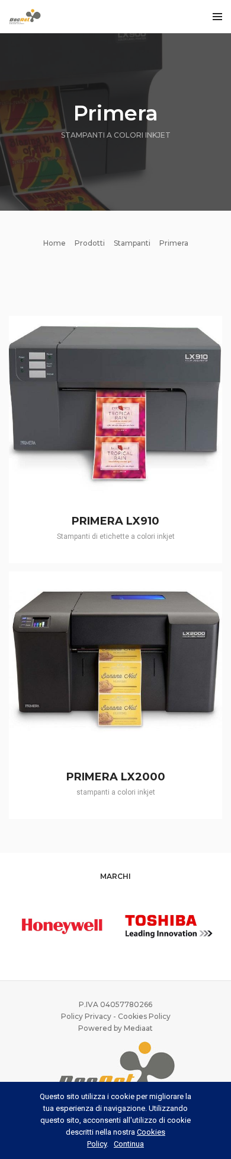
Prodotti (90, 243)
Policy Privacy (86, 1016)
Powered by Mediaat (115, 1028)
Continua (129, 1143)
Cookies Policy (144, 1016)
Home (54, 243)
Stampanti (132, 243)
